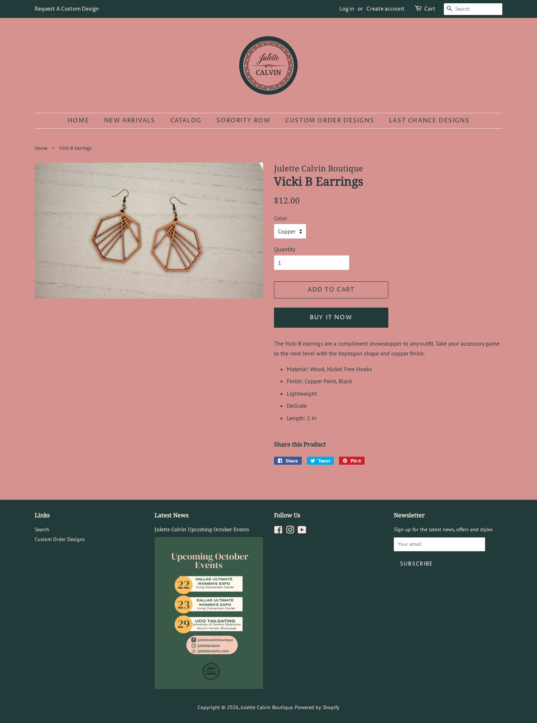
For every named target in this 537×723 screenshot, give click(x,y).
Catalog (186, 121)
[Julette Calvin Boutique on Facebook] (278, 531)
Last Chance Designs (429, 121)
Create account (385, 8)
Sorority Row (243, 121)
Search (42, 529)
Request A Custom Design (67, 8)
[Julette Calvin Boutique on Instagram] (290, 531)
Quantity (284, 249)
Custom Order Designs (329, 121)
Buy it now (331, 317)
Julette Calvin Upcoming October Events (202, 529)
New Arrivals (129, 121)
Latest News (171, 515)
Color (280, 218)
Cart (429, 8)
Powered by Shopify (317, 707)
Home (78, 121)
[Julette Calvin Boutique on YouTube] (302, 531)
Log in (346, 8)
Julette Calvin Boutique (267, 707)
